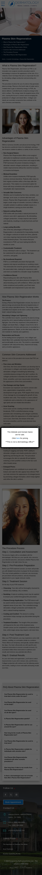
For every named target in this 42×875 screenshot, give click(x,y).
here (18, 438)
